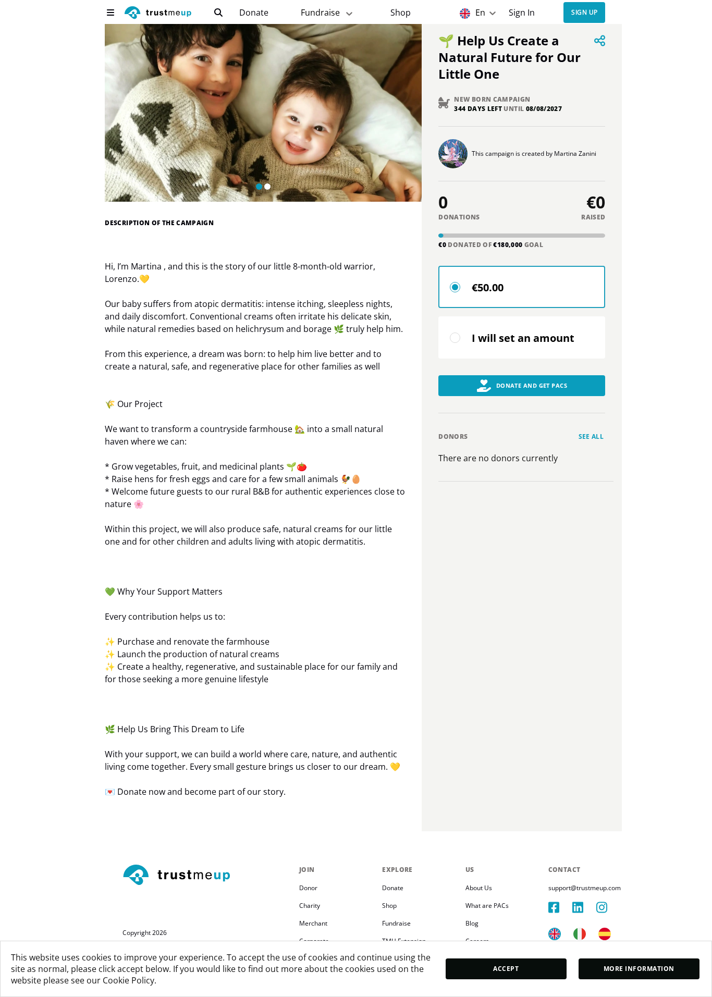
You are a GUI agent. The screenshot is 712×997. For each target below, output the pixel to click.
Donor (308, 887)
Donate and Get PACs (532, 385)
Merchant (313, 923)
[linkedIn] (584, 907)
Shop (400, 13)
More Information (639, 968)
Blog (471, 923)
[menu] (110, 12)
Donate (253, 13)
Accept (506, 968)
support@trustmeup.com (584, 887)
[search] (218, 12)
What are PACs (487, 905)
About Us (478, 887)
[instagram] (608, 907)
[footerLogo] (206, 876)
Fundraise (320, 12)
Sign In (522, 13)
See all (591, 436)
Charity (309, 905)
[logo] (158, 13)
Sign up (584, 13)
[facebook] (560, 907)
